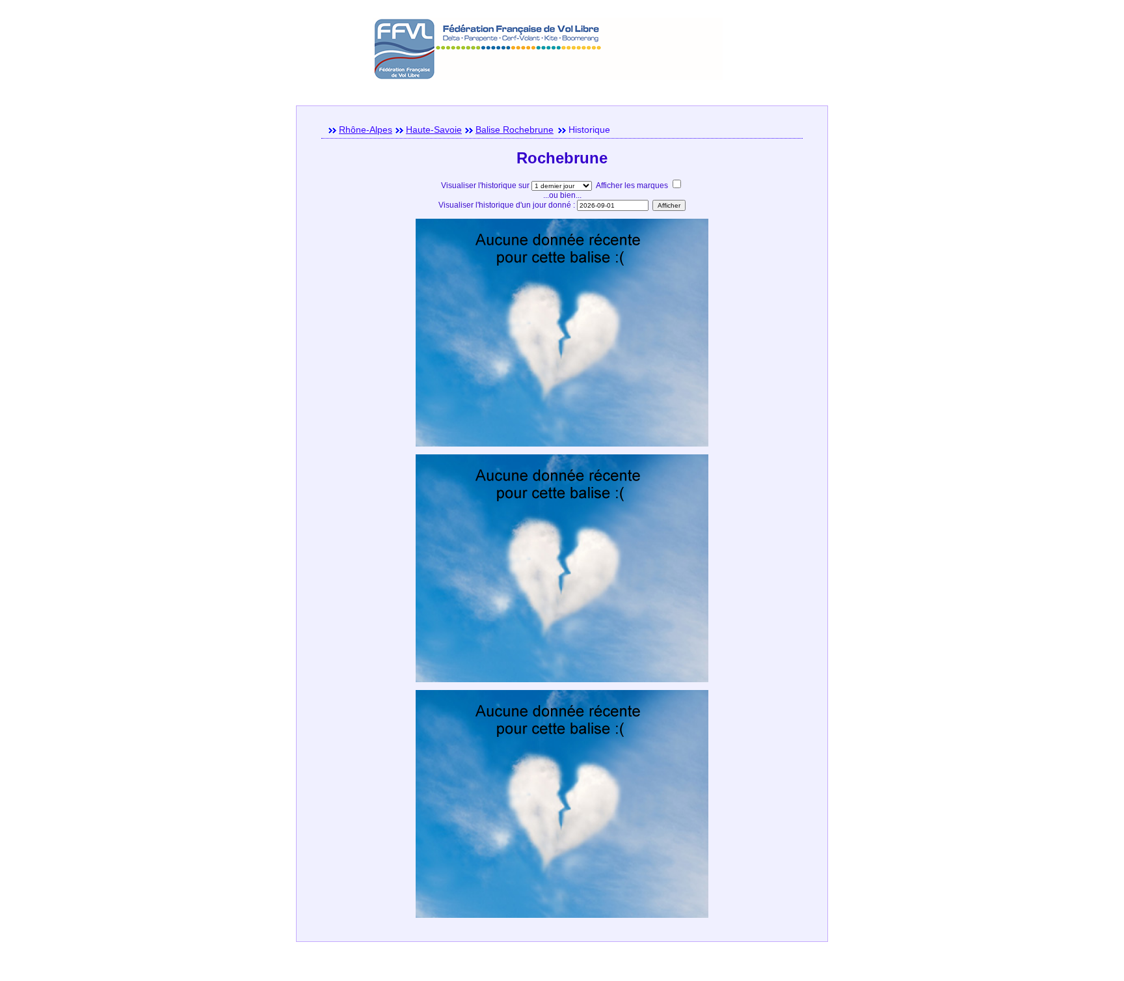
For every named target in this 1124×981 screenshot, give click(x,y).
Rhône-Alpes (365, 129)
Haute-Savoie (434, 129)
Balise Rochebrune (514, 129)
